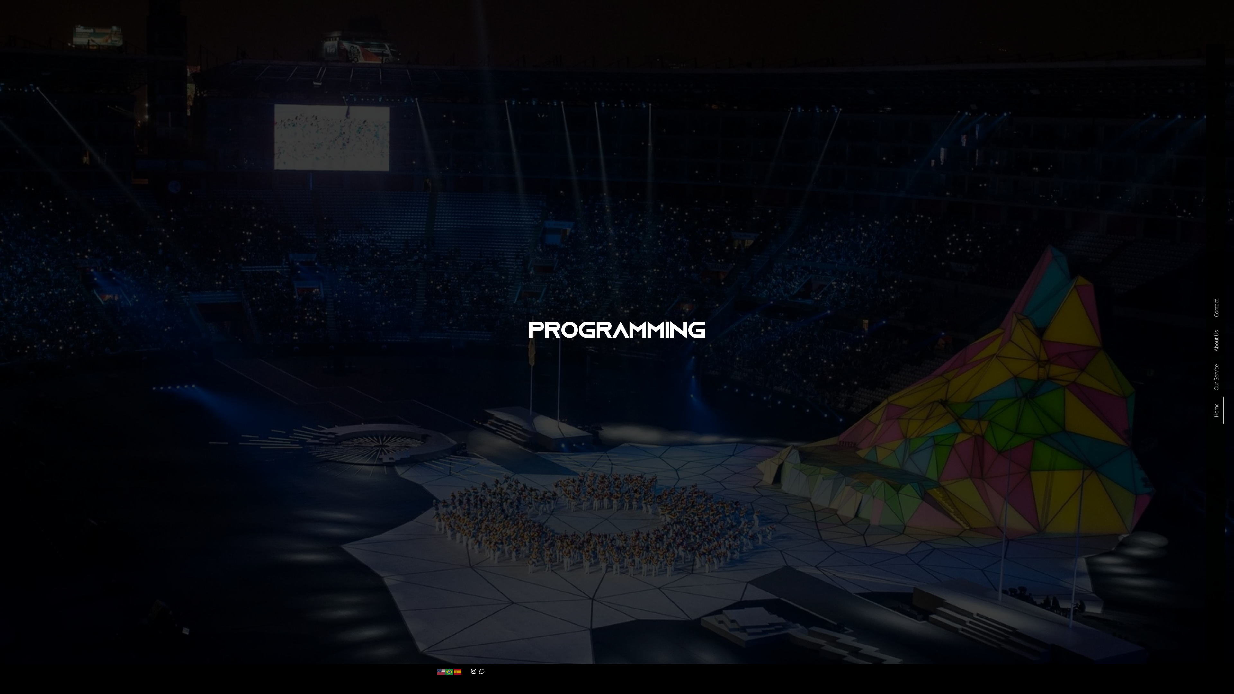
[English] (441, 671)
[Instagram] (473, 671)
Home (1216, 410)
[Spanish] (458, 671)
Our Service (1216, 377)
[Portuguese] (449, 671)
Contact (1216, 308)
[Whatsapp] (482, 671)
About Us (1216, 340)
